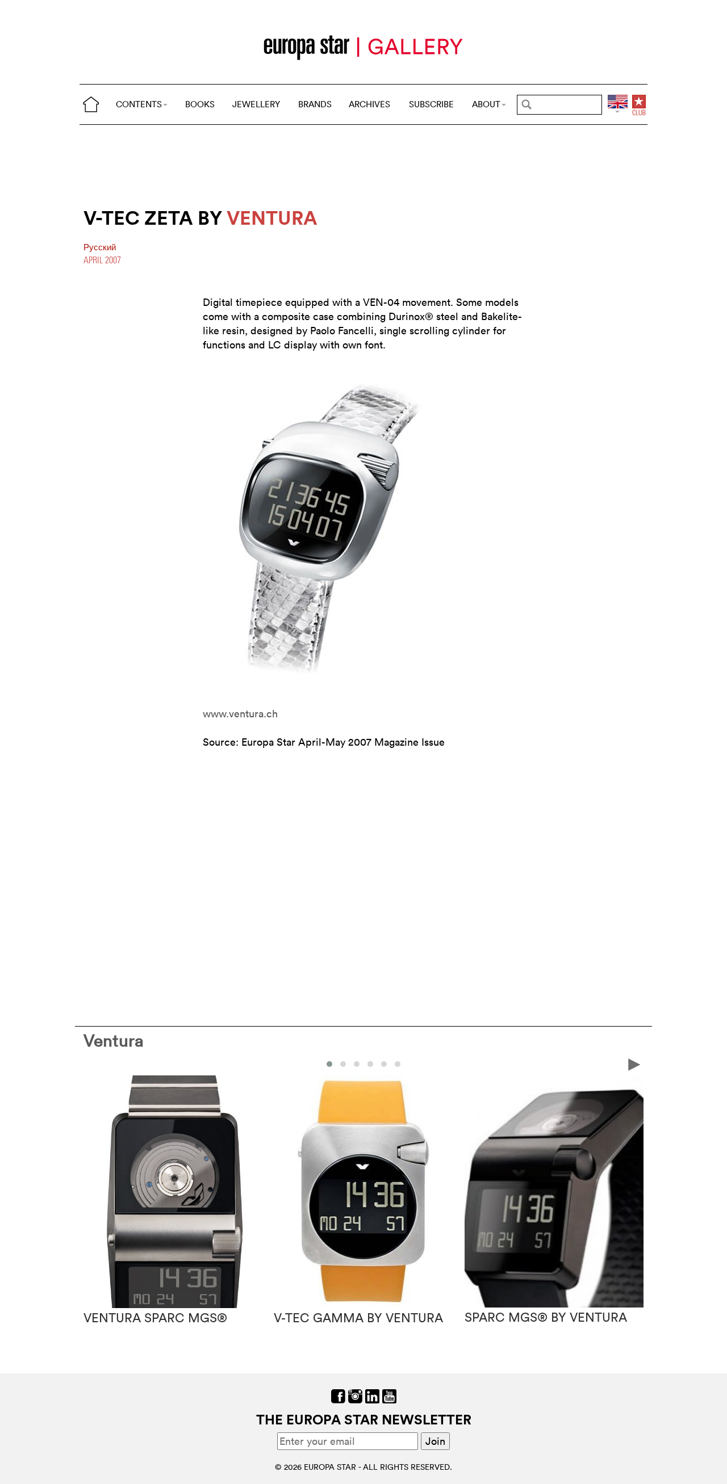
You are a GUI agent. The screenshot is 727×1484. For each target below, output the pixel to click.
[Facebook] (338, 1394)
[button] (329, 1064)
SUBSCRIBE (431, 104)
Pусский (99, 247)
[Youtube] (389, 1394)
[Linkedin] (372, 1394)
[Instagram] (355, 1394)
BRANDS (315, 104)
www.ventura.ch (240, 713)
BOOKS (200, 104)
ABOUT (486, 104)
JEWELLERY (256, 104)
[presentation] (92, 1063)
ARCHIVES (369, 104)
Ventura (113, 1040)
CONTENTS (139, 104)
